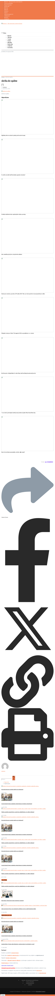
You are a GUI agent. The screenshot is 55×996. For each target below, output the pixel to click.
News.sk (6, 9)
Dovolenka (10, 47)
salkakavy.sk (7, 15)
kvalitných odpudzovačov (13, 955)
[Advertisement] (27, 63)
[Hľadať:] (8, 779)
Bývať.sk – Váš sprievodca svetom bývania (13, 1)
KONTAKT (30, 984)
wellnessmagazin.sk (8, 14)
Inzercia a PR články (8, 3)
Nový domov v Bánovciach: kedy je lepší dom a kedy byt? (12, 900)
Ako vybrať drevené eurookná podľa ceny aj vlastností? (12, 789)
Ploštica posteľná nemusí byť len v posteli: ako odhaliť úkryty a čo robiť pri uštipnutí (17, 812)
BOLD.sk (6, 8)
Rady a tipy (10, 44)
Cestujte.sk (6, 18)
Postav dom (6, 6)
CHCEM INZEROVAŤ (30, 983)
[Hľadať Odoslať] (13, 778)
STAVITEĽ (10, 46)
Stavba (9, 40)
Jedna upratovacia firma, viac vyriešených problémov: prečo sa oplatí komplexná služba (18, 908)
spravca (5, 87)
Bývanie (9, 35)
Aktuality (10, 42)
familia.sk (6, 11)
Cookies (3, 995)
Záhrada (10, 37)
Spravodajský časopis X (40, 991)
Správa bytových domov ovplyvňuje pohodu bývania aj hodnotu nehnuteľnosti (16, 803)
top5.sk (6, 12)
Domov (3, 77)
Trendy (9, 39)
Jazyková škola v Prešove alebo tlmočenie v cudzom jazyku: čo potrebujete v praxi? (17, 944)
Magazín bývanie (8, 4)
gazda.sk (6, 17)
